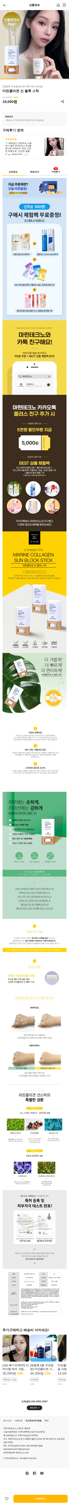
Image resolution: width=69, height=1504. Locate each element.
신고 (26, 154)
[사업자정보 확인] (37, 1432)
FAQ (46, 1420)
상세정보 (13, 172)
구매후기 (55, 171)
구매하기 (40, 1498)
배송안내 (34, 172)
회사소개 (7, 1420)
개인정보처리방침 (33, 1420)
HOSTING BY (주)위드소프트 (15, 1453)
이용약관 (18, 1420)
